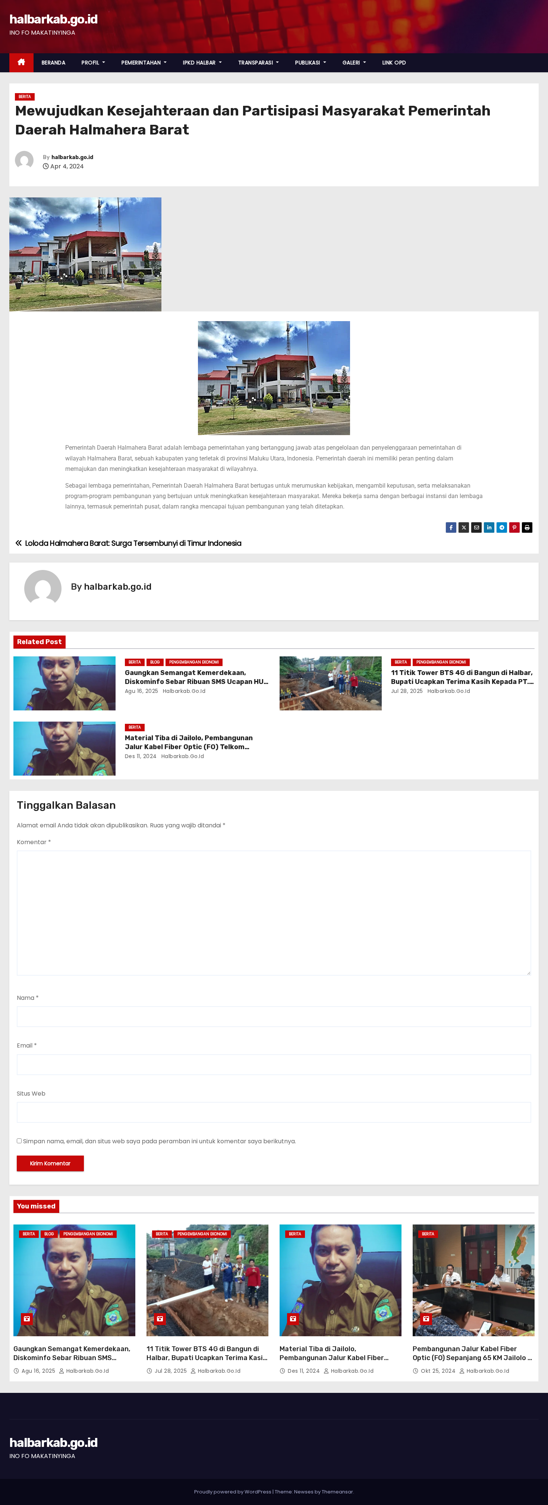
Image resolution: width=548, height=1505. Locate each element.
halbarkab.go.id (53, 19)
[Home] (21, 62)
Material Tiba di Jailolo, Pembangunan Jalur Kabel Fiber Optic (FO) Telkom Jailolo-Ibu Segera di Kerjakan (189, 747)
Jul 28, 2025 (407, 691)
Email (27, 1045)
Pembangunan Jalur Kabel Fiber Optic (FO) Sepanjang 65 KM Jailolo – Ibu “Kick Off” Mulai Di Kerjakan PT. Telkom (472, 1362)
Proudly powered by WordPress (233, 1491)
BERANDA (54, 62)
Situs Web (31, 1093)
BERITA (25, 96)
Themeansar (337, 1491)
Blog (155, 662)
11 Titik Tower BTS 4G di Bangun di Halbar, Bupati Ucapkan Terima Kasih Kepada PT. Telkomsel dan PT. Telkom (462, 682)
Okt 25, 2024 (439, 1371)
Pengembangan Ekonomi (194, 662)
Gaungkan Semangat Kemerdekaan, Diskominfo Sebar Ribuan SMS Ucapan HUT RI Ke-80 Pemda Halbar (196, 682)
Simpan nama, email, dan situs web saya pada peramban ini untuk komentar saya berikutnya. (159, 1141)
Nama (28, 998)
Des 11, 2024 (141, 756)
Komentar (34, 842)
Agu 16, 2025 (141, 691)
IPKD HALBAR (200, 62)
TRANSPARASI (256, 62)
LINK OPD (394, 62)
